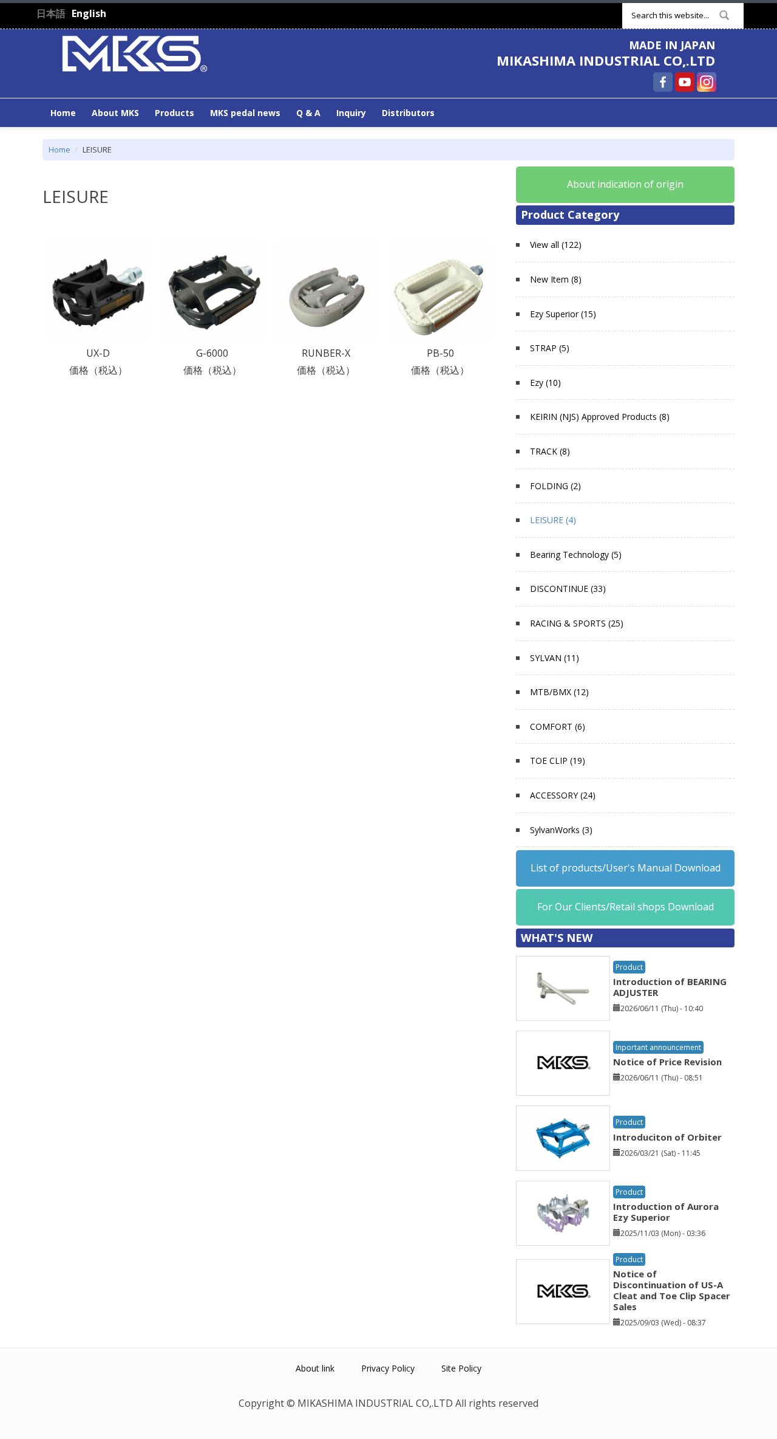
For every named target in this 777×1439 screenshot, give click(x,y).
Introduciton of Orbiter (667, 1137)
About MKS (115, 112)
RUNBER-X (326, 353)
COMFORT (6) (557, 726)
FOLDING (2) (555, 486)
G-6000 (212, 353)
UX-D (98, 353)
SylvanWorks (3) (561, 830)
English (89, 13)
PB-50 (440, 353)
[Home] (135, 52)
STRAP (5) (549, 348)
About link (315, 1368)
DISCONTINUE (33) (568, 588)
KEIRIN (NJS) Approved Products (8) (600, 416)
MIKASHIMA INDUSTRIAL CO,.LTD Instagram (706, 82)
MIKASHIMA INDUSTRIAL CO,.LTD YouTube (684, 82)
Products (174, 112)
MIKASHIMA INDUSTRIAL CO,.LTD (606, 60)
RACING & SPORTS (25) (576, 623)
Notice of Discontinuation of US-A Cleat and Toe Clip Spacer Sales (671, 1290)
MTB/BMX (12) (559, 692)
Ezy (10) (545, 382)
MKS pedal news (245, 112)
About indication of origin (625, 184)
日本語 (51, 13)
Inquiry (351, 112)
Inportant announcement (658, 1047)
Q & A (308, 112)
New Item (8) (556, 279)
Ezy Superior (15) (563, 314)
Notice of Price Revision (667, 1062)
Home (63, 112)
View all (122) (556, 244)
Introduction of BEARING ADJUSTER (670, 986)
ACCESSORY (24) (562, 795)
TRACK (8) (550, 451)
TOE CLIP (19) (557, 760)
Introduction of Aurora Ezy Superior (666, 1211)
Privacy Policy (388, 1368)
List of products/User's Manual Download (626, 867)
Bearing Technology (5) (576, 554)
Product (629, 967)
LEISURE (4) (553, 520)
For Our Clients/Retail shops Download (625, 906)
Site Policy (461, 1368)
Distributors (408, 112)
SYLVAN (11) (554, 658)
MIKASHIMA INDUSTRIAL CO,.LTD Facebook (663, 82)
